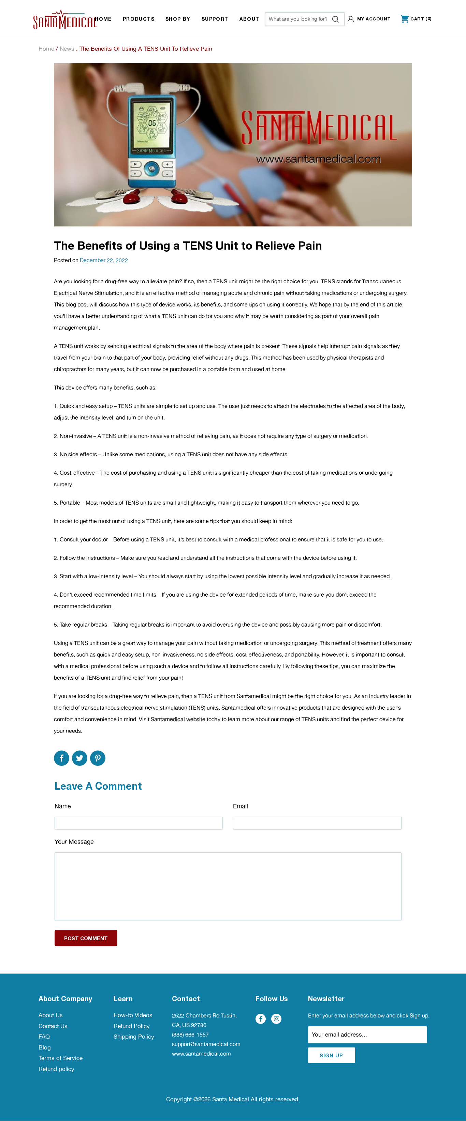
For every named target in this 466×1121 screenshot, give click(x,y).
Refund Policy (132, 1026)
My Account (374, 18)
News (67, 48)
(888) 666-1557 (190, 1034)
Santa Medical (230, 1099)
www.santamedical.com (201, 1054)
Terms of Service (61, 1058)
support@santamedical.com (206, 1044)
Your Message (74, 841)
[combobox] (305, 19)
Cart (412, 19)
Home (46, 48)
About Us (51, 1015)
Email (240, 806)
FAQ (44, 1036)
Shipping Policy (134, 1036)
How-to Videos (133, 1015)
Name (63, 806)
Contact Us (53, 1026)
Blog (45, 1047)
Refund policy (56, 1068)
